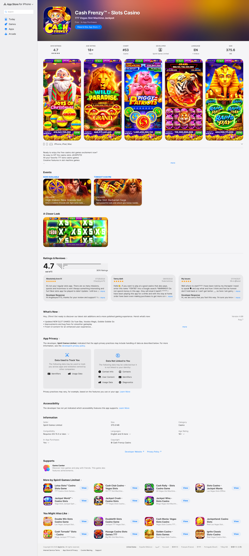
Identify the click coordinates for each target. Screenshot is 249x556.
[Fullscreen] (104, 243)
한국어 (199, 547)
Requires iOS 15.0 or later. (55, 434)
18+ (180, 434)
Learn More (125, 391)
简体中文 (175, 547)
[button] (19, 19)
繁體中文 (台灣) (236, 547)
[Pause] (96, 243)
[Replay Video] (46, 243)
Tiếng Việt (224, 547)
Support (98, 550)
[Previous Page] (40, 99)
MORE (102, 291)
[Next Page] (246, 99)
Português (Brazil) (210, 547)
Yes (45, 442)
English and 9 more (119, 434)
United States (131, 547)
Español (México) (145, 547)
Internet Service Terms (51, 550)
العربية (157, 547)
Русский (165, 547)
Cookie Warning (86, 550)
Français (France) (187, 547)
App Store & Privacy (70, 550)
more (173, 163)
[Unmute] (100, 243)
